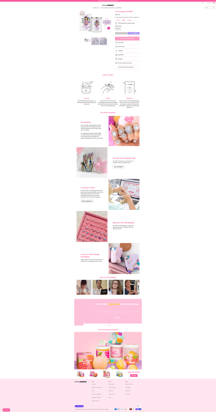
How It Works (112, 384)
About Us (111, 390)
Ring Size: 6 (118, 28)
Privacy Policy (112, 394)
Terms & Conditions (96, 394)
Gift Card (127, 394)
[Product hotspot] (101, 351)
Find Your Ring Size (118, 166)
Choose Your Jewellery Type (124, 158)
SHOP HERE (133, 375)
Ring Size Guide (129, 384)
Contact (94, 384)
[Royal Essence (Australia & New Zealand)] (108, 5)
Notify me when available (127, 38)
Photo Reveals (112, 387)
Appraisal (127, 390)
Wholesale (127, 387)
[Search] (213, 7)
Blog (110, 397)
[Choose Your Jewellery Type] (91, 162)
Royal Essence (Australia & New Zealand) (89, 409)
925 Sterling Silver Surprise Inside (126, 23)
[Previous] (77, 23)
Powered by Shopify (104, 409)
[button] (98, 8)
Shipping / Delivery (96, 397)
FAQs (93, 390)
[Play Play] (95, 23)
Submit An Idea (95, 400)
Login (210, 2)
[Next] (113, 23)
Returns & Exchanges (97, 387)
